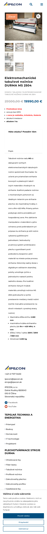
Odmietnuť (23, 529)
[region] (23, 512)
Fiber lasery (11, 465)
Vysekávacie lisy (13, 489)
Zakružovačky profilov (16, 484)
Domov (8, 92)
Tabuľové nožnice (14, 469)
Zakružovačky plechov (16, 479)
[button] (38, 16)
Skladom (17, 92)
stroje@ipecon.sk (13, 382)
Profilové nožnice (14, 474)
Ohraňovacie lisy (13, 460)
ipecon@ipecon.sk (14, 379)
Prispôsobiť (23, 522)
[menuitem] (31, 5)
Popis (10, 151)
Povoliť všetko (23, 516)
